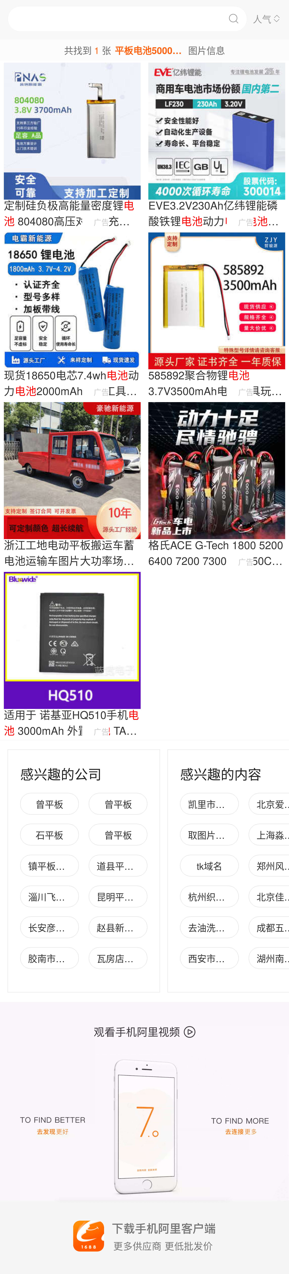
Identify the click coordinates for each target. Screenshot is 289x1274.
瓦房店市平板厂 (129, 958)
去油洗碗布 (211, 927)
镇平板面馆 (51, 865)
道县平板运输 (124, 865)
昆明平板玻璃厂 (129, 896)
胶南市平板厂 (55, 958)
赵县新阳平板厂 (129, 927)
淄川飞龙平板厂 (60, 896)
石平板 (49, 834)
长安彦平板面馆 (60, 927)
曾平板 (49, 804)
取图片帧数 (211, 834)
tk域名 (209, 865)
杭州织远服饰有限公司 (234, 896)
